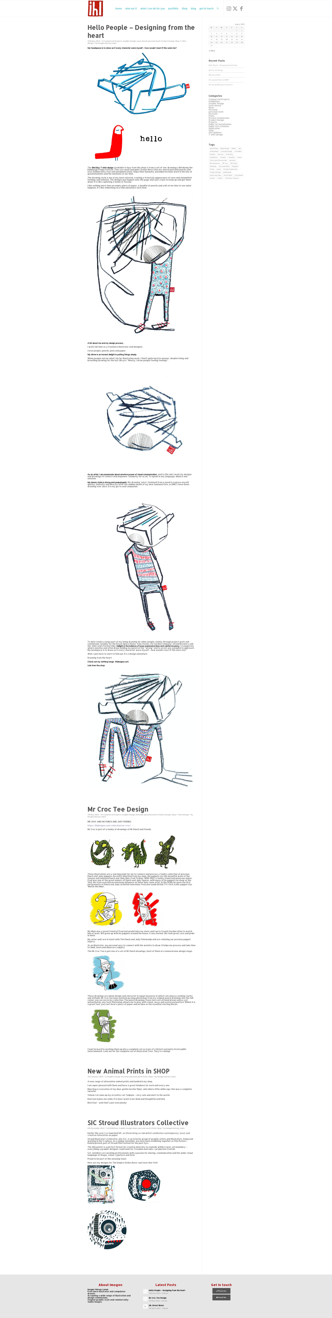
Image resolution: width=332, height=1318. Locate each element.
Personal (139, 815)
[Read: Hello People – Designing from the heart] (145, 1291)
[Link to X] (235, 8)
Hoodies (223, 157)
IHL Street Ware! (215, 75)
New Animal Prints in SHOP (129, 1071)
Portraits (213, 113)
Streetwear (239, 175)
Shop (177, 41)
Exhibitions (113, 1128)
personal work (154, 41)
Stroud (212, 178)
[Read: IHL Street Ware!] (145, 1306)
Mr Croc (225, 163)
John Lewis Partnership (218, 160)
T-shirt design (183, 815)
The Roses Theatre (232, 178)
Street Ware (228, 175)
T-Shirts (220, 178)
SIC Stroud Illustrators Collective (138, 1123)
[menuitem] (119, 8)
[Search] (217, 8)
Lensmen (232, 160)
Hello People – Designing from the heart (223, 65)
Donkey (212, 154)
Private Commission (230, 169)
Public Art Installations (220, 124)
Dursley (220, 154)
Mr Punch (233, 163)
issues (239, 157)
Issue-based (142, 41)
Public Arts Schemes (219, 126)
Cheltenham (214, 151)
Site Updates (215, 132)
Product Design (167, 41)
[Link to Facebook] (241, 8)
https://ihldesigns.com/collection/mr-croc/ (109, 825)
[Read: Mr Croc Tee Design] (145, 1299)
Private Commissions (219, 118)
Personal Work (224, 166)
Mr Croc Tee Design (118, 809)
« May (212, 50)
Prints (145, 1077)
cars (239, 148)
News (135, 1128)
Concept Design (226, 151)
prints (219, 169)
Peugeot (235, 166)
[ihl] (95, 8)
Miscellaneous (215, 163)
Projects (213, 122)
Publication (214, 128)
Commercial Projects (113, 41)
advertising (214, 148)
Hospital (232, 157)
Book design (224, 148)
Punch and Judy (215, 175)
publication (227, 172)
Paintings (213, 166)
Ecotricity (229, 154)
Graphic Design (129, 41)
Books (234, 148)
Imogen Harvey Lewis (107, 43)
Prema (212, 169)
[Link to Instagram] (229, 8)
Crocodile (238, 151)
